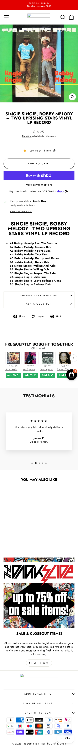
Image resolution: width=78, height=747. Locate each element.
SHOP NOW (39, 663)
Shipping (27, 136)
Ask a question (39, 303)
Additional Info (38, 693)
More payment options (39, 185)
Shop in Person (38, 712)
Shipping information (39, 295)
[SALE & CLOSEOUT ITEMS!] (39, 592)
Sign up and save (38, 703)
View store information (21, 211)
